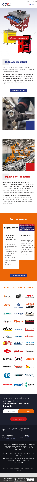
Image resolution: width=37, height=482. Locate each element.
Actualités (27, 453)
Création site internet (19, 468)
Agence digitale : (29, 468)
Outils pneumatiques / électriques (17, 446)
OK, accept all (21, 480)
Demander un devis (18, 419)
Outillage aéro (23, 444)
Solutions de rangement (16, 448)
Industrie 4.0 (14, 444)
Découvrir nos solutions (18, 38)
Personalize (30, 480)
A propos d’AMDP (8, 453)
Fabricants (27, 448)
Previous (3, 32)
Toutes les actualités (18, 275)
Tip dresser (6, 444)
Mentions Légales (8, 468)
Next (34, 31)
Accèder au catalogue (18, 90)
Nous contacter (18, 453)
